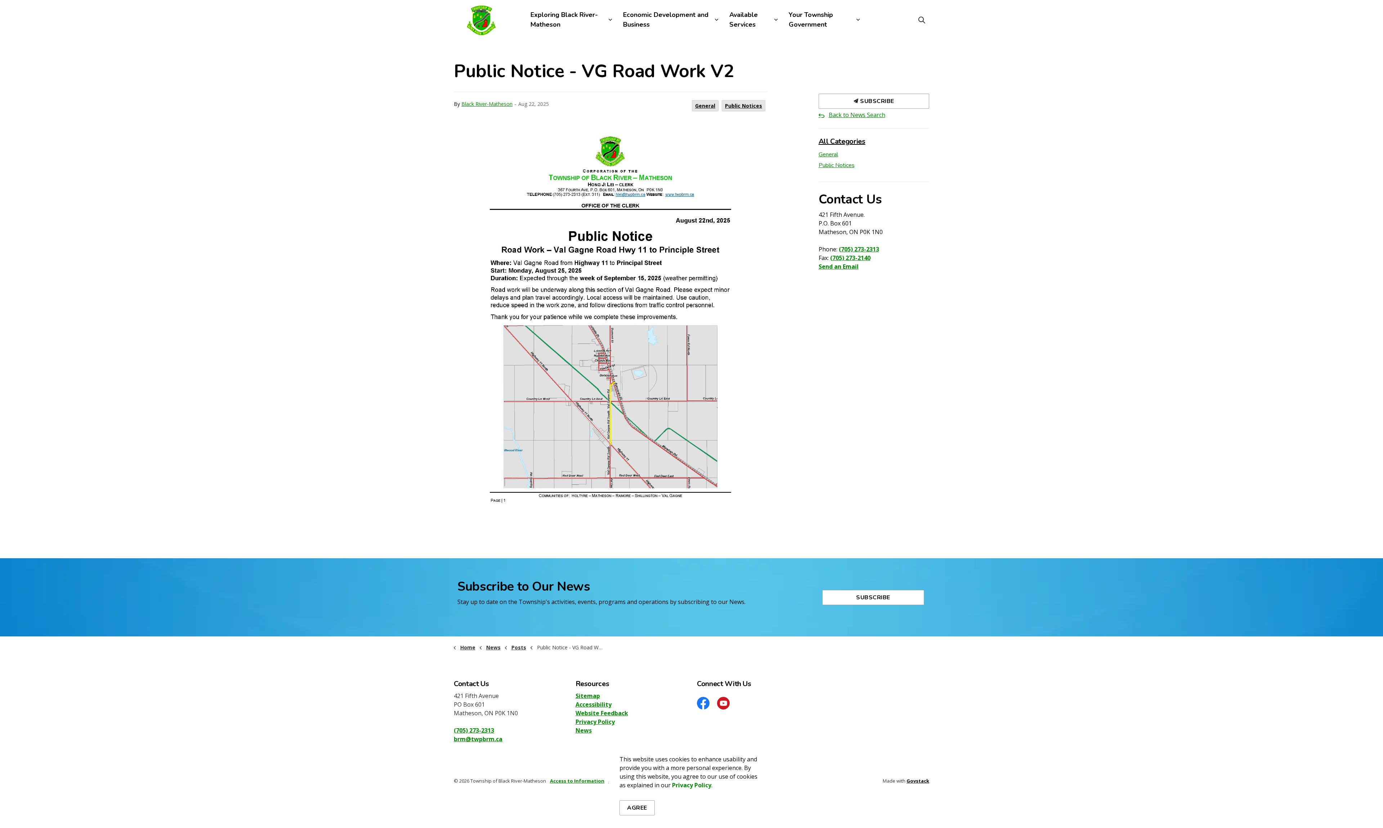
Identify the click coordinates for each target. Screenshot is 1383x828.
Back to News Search (857, 115)
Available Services (743, 19)
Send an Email (839, 266)
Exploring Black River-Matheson (564, 19)
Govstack (918, 781)
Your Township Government (811, 19)
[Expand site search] (922, 20)
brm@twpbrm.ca (478, 739)
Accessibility (594, 704)
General (705, 105)
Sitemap (588, 696)
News (584, 730)
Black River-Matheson (487, 103)
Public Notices (743, 105)
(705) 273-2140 (850, 258)
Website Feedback (602, 713)
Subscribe (876, 101)
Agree (637, 808)
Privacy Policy (595, 722)
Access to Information (577, 781)
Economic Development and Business (665, 19)
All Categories (842, 141)
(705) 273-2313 (859, 249)
